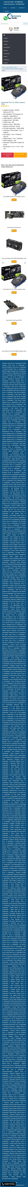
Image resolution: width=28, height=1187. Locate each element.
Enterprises (6, 59)
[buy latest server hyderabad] (16, 1182)
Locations (12, 7)
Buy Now (14, 199)
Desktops (6, 41)
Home (3, 67)
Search (25, 23)
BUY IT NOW (20, 154)
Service (5, 7)
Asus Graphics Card (11, 67)
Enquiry (7, 11)
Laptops (6, 38)
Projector (6, 62)
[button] (3, 263)
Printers (5, 56)
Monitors (6, 50)
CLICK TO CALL (9, 1184)
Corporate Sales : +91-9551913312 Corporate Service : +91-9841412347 (14, 3)
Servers (5, 44)
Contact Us (22, 7)
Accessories (6, 53)
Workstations (7, 47)
